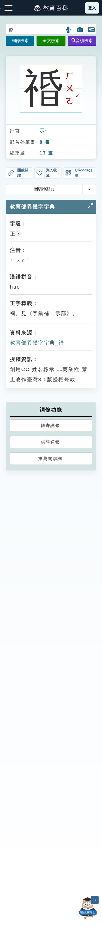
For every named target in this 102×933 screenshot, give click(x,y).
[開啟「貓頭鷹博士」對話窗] (88, 908)
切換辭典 (46, 189)
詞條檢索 (20, 40)
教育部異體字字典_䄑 (37, 343)
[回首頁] (51, 8)
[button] (69, 29)
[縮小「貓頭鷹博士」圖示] (95, 900)
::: (2, 17)
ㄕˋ (46, 131)
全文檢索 (51, 40)
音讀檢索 (84, 40)
